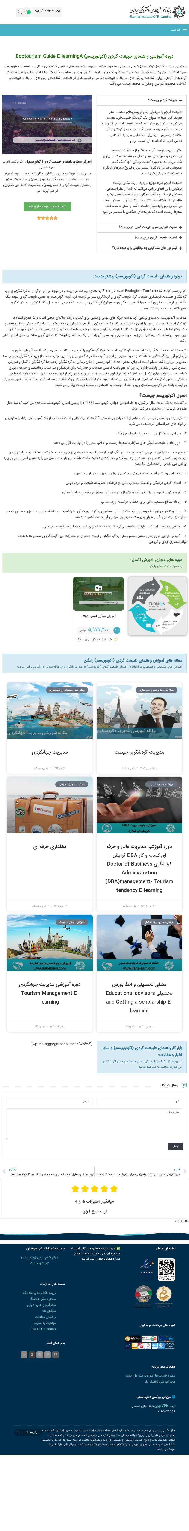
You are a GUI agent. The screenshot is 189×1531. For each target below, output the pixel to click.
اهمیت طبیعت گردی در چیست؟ (156, 237)
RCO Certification (43, 1329)
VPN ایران (161, 1406)
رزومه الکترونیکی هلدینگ (39, 1293)
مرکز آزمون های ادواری (41, 1305)
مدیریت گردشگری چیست (139, 753)
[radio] (113, 1188)
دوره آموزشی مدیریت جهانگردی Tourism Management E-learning (49, 993)
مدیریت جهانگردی (50, 753)
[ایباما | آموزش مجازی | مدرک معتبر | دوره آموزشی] (165, 12)
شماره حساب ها (165, 1376)
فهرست (176, 30)
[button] (141, 100)
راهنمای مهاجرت (45, 1317)
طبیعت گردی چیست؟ (162, 100)
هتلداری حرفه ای (49, 847)
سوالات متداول (143, 1376)
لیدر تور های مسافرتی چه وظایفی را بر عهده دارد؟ (144, 248)
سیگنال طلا (49, 1311)
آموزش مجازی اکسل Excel (98, 616)
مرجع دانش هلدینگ (42, 1299)
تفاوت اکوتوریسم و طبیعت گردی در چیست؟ (148, 227)
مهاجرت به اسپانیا (45, 1323)
